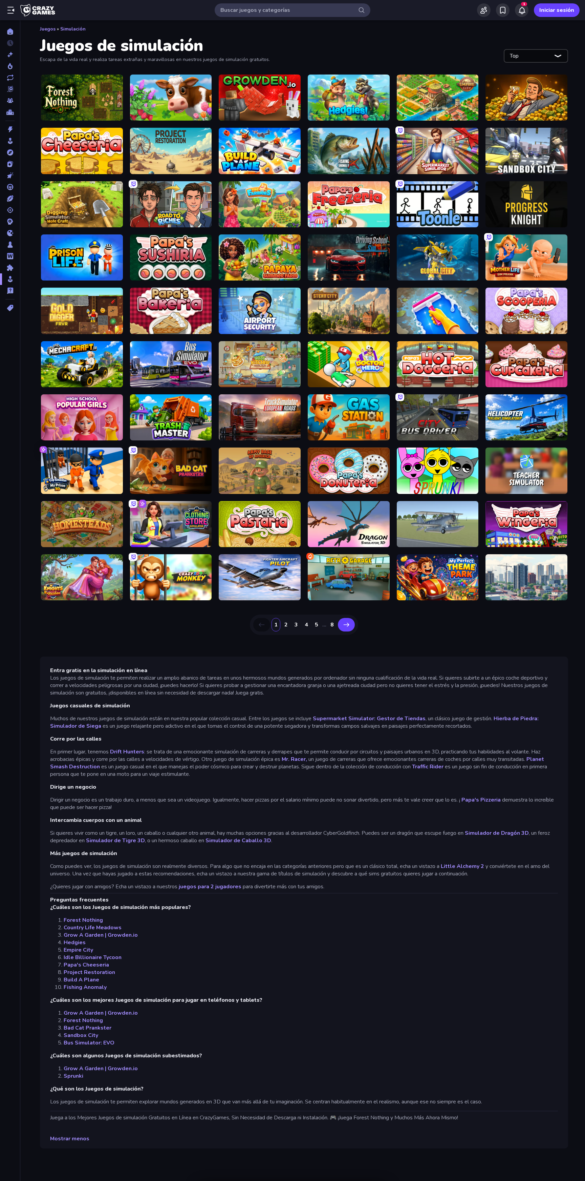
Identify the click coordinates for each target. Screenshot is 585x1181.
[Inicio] (10, 31)
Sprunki (73, 1076)
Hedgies (75, 942)
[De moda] (10, 66)
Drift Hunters (127, 751)
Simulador (478, 833)
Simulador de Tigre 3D (115, 840)
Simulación (73, 29)
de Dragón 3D (511, 833)
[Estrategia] (10, 221)
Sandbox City (81, 1035)
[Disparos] (10, 210)
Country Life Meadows (93, 927)
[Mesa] (10, 244)
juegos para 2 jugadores (210, 886)
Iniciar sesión (556, 10)
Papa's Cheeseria (86, 965)
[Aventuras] (10, 152)
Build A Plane (81, 979)
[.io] (10, 233)
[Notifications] (521, 10)
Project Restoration (89, 972)
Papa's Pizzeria (481, 800)
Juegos (48, 29)
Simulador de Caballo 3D (238, 840)
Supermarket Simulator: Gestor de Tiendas (369, 718)
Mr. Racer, (294, 759)
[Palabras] (10, 256)
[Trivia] (10, 290)
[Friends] (484, 10)
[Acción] (10, 129)
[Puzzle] (10, 267)
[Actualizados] (10, 77)
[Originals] (10, 89)
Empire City (78, 950)
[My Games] (503, 10)
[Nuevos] (10, 54)
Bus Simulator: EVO (89, 1043)
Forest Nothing (83, 920)
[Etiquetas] (10, 308)
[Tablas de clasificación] (10, 112)
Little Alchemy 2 (462, 866)
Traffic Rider (427, 766)
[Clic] (10, 175)
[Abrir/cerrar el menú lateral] (11, 10)
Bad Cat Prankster (87, 1028)
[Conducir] (10, 187)
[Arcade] (10, 141)
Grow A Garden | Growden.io (101, 935)
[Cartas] (10, 164)
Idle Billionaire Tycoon (93, 957)
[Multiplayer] (10, 100)
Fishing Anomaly (85, 987)
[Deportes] (10, 198)
